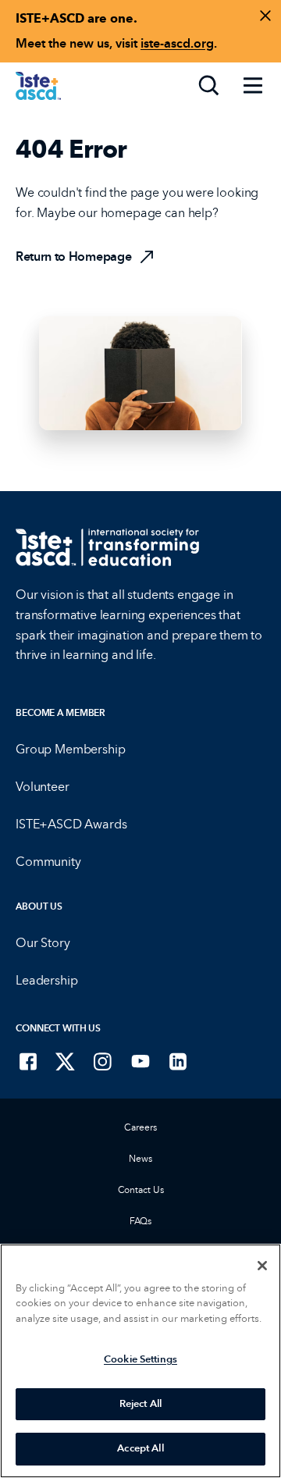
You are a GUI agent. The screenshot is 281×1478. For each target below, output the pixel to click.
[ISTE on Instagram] (103, 1061)
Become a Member (60, 712)
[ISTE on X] (65, 1061)
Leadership (46, 980)
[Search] (209, 85)
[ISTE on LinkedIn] (177, 1061)
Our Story (43, 942)
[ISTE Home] (38, 86)
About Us (39, 906)
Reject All (140, 1404)
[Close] (262, 1265)
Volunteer (42, 786)
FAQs (141, 1221)
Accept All (140, 1448)
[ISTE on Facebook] (28, 1061)
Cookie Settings (140, 1359)
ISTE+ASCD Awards (71, 824)
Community (48, 861)
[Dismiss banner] (265, 15)
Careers (140, 1127)
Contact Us (141, 1189)
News (140, 1158)
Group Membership (70, 749)
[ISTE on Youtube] (140, 1061)
